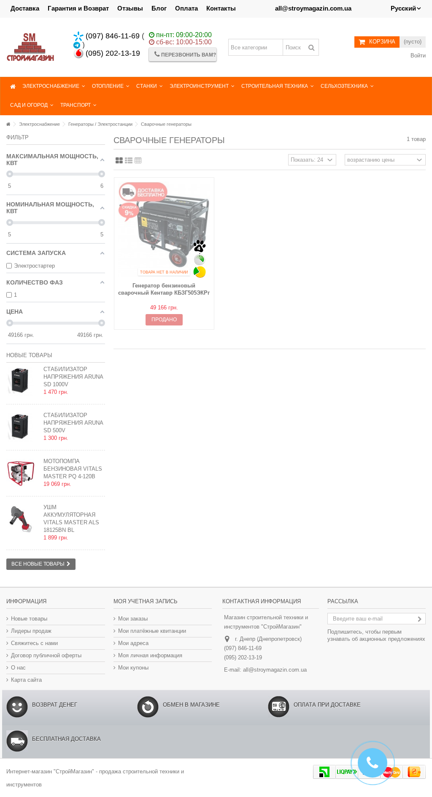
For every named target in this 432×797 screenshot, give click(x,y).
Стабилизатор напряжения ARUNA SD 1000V (73, 377)
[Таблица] (138, 161)
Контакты (221, 8)
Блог (159, 8)
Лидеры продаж (31, 631)
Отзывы (130, 8)
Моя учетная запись (145, 601)
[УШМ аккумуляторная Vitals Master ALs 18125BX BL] (22, 519)
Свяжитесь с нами (34, 643)
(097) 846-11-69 (112, 36)
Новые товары (29, 355)
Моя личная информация (150, 655)
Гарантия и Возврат (78, 8)
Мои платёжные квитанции (152, 631)
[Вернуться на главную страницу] (8, 124)
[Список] (128, 161)
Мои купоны (133, 667)
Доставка (25, 8)
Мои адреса (133, 643)
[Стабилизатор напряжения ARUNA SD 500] (22, 381)
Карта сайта (26, 680)
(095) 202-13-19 (112, 53)
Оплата (186, 8)
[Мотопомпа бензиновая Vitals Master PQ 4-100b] (22, 473)
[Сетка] (119, 161)
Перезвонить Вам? (188, 55)
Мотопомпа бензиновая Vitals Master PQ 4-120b (72, 469)
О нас (18, 667)
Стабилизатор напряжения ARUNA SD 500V (73, 423)
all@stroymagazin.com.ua (275, 670)
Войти (417, 55)
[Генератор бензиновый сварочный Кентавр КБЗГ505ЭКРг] (164, 231)
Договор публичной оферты (46, 655)
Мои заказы (133, 618)
